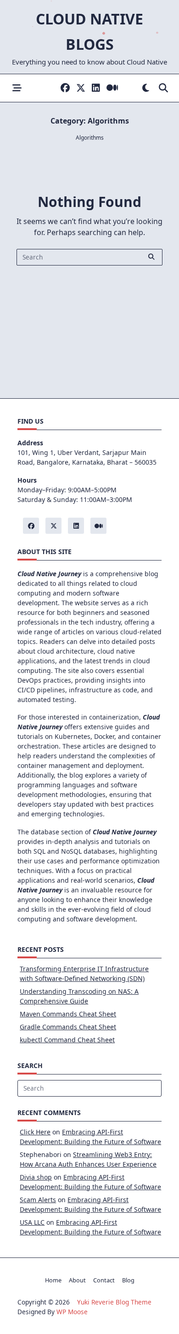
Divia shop (36, 1177)
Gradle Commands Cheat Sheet (68, 1026)
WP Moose (72, 1311)
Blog (128, 1280)
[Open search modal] (163, 88)
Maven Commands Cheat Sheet (68, 1013)
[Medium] (112, 88)
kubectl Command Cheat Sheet (67, 1039)
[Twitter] (80, 88)
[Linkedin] (96, 88)
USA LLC (32, 1222)
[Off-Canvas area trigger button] (16, 88)
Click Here (35, 1131)
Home (53, 1280)
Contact (104, 1280)
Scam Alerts (38, 1199)
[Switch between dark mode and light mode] (145, 88)
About (77, 1280)
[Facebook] (65, 88)
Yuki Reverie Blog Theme (114, 1302)
